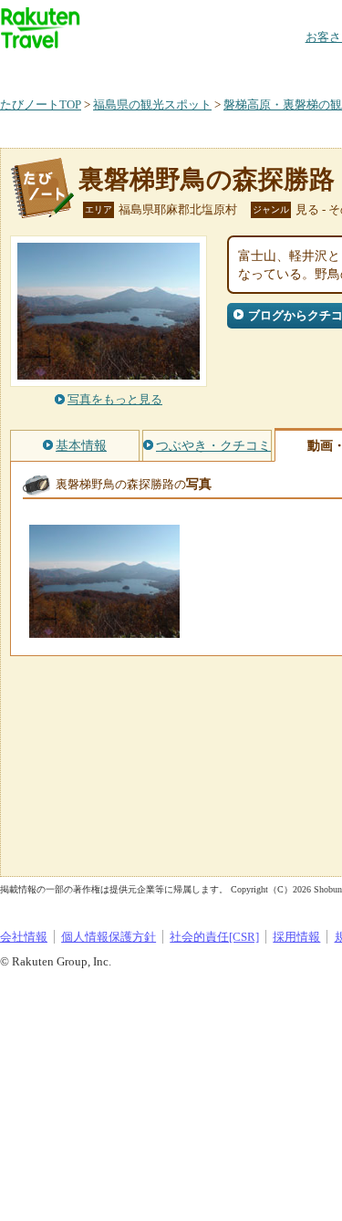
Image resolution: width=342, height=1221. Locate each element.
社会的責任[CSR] (214, 937)
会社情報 (23, 937)
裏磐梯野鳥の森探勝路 (206, 179)
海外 (138, 68)
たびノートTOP (40, 104)
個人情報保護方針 (108, 937)
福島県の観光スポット (152, 104)
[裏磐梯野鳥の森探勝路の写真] (104, 629)
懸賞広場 (213, 68)
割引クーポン (288, 68)
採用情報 (296, 937)
